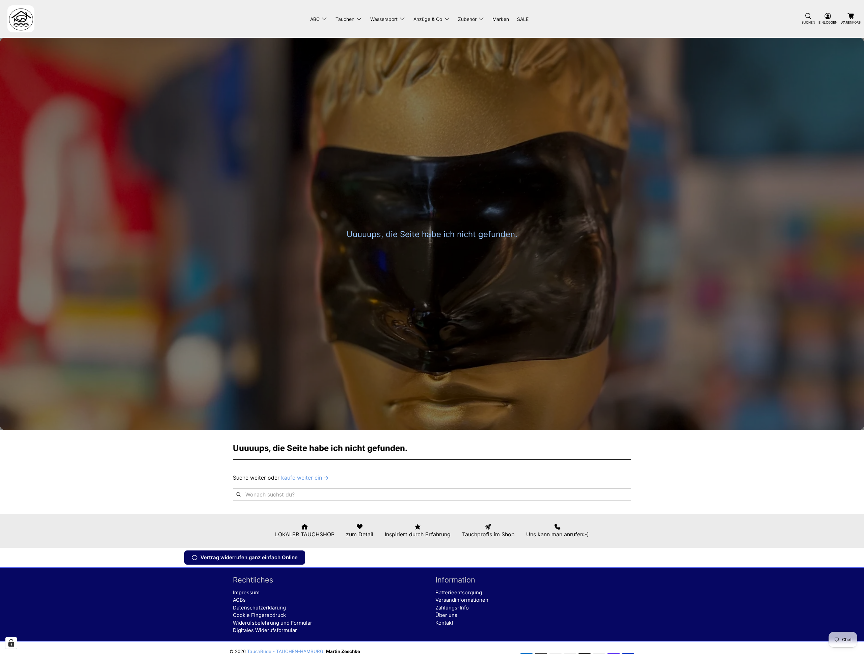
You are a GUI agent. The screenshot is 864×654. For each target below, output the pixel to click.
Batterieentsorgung (458, 592)
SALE (523, 19)
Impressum (246, 592)
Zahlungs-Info (452, 607)
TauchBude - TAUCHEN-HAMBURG (285, 651)
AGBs (239, 600)
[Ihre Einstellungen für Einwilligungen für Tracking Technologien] (11, 643)
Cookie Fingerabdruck (259, 615)
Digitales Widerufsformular (265, 630)
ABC (315, 19)
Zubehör (467, 19)
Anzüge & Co (427, 19)
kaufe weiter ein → (305, 477)
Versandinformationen (461, 600)
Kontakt (444, 623)
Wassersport (384, 19)
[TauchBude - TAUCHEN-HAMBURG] (20, 18)
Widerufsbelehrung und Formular (272, 623)
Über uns (446, 615)
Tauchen (344, 19)
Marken (500, 19)
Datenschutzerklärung (259, 607)
